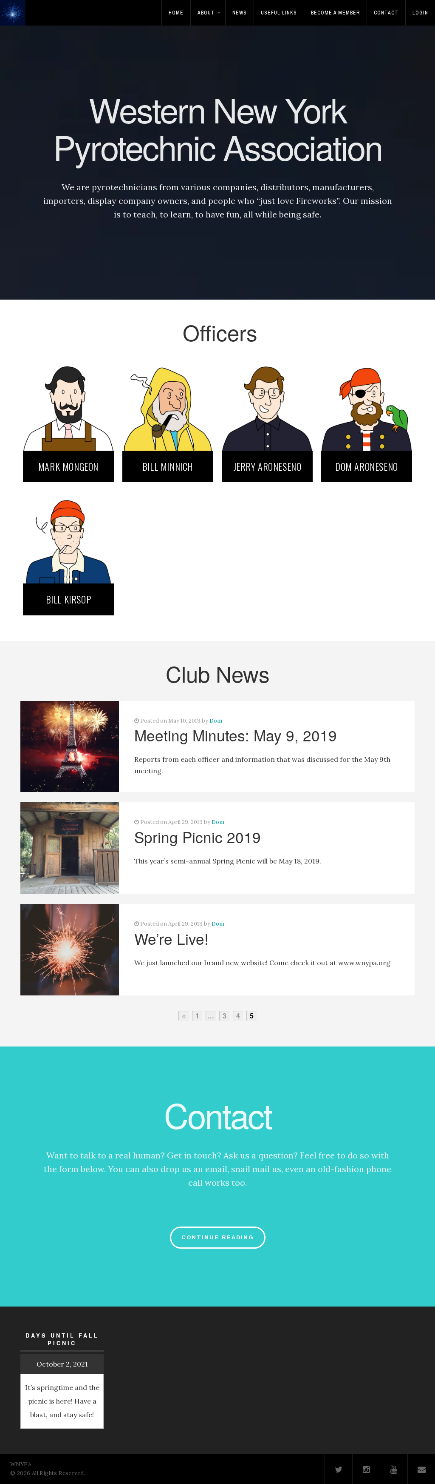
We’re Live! (171, 938)
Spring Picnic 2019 (197, 836)
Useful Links (279, 12)
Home (176, 12)
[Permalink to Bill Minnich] (167, 405)
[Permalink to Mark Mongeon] (68, 405)
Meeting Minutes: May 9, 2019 (235, 735)
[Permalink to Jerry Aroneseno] (267, 405)
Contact (386, 12)
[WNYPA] (15, 18)
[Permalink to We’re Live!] (69, 949)
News (239, 12)
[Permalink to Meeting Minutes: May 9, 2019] (69, 746)
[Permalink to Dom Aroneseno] (366, 405)
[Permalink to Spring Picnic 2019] (69, 848)
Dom (215, 720)
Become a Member (335, 12)
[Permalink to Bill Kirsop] (68, 537)
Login (420, 12)
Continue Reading (217, 1237)
